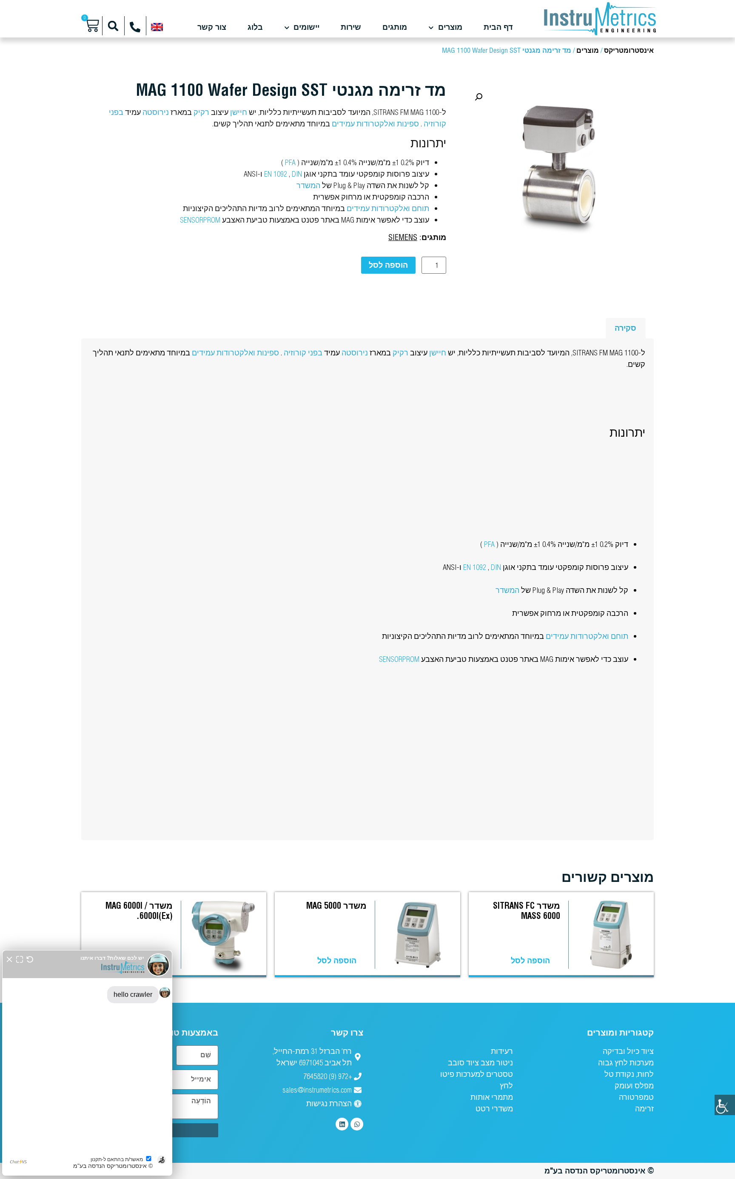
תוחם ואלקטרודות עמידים (388, 208)
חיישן (238, 112)
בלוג (255, 27)
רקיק (201, 112)
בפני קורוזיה (303, 353)
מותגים (394, 27)
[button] (113, 25)
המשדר (308, 185)
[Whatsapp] (356, 1124)
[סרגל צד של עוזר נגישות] (725, 1105)
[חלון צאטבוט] (87, 1063)
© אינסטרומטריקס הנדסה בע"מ (599, 1171)
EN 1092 (275, 174)
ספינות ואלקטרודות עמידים (375, 124)
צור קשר (211, 27)
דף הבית (498, 27)
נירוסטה (155, 112)
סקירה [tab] (625, 328)
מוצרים (450, 27)
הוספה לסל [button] (530, 960)
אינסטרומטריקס (629, 51)
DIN (297, 174)
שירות (351, 27)
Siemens (402, 238)
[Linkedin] (342, 1124)
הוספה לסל (388, 265)
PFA (290, 162)
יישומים (306, 27)
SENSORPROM (200, 220)
